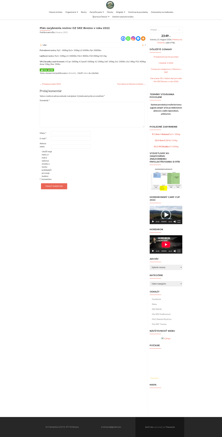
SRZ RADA (157, 309)
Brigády (119, 12)
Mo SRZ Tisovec (159, 324)
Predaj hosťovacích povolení (166, 56)
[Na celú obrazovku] (179, 221)
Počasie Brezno (154, 378)
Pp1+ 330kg (166, 134)
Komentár (45, 100)
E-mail (43, 138)
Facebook (156, 299)
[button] (166, 215)
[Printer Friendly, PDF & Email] (47, 70)
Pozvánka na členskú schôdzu (131, 84)
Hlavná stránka (55, 12)
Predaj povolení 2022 (50, 84)
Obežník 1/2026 (166, 63)
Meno (43, 133)
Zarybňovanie (96, 12)
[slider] (163, 221)
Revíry (84, 12)
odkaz (85, 73)
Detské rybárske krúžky (122, 16)
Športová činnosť (99, 16)
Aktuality (72, 73)
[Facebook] (123, 38)
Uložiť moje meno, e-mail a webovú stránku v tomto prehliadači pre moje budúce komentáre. (47, 165)
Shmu (154, 304)
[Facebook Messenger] (138, 38)
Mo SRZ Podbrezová (161, 314)
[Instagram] (133, 38)
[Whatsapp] (128, 38)
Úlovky (110, 12)
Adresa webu (43, 145)
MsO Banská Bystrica (161, 319)
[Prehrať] (153, 221)
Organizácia (70, 12)
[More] (143, 38)
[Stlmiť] (175, 221)
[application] (166, 215)
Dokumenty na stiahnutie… (162, 12)
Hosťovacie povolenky (138, 12)
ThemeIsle (170, 427)
